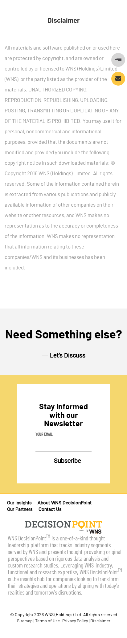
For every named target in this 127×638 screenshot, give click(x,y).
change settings (31, 73)
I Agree (102, 74)
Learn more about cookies (42, 53)
